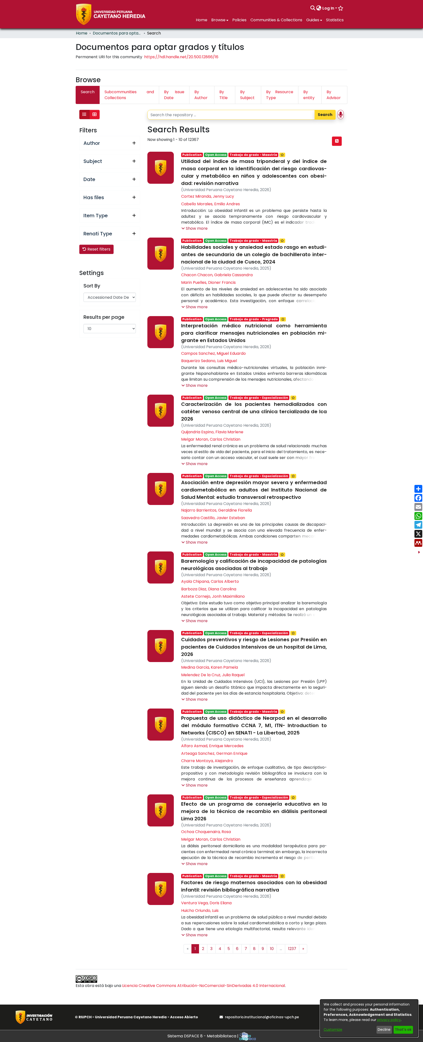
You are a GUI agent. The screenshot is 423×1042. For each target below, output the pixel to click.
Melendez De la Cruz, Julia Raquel (213, 675)
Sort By (91, 286)
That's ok (403, 1029)
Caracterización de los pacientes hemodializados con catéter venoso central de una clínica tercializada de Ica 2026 (254, 411)
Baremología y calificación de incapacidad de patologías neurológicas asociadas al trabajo (254, 565)
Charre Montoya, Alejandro (207, 761)
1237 (292, 948)
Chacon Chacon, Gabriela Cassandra (217, 275)
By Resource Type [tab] (279, 95)
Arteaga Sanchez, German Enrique (214, 753)
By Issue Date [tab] (174, 95)
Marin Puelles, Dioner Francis (208, 282)
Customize (333, 1029)
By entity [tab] (309, 95)
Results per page (103, 317)
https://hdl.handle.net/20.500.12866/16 (181, 57)
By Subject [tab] (247, 95)
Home (81, 33)
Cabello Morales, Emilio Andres (210, 204)
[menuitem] (319, 8)
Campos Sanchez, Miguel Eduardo (213, 353)
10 (272, 948)
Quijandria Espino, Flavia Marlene (212, 432)
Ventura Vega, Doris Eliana (206, 903)
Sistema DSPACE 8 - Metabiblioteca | (203, 1036)
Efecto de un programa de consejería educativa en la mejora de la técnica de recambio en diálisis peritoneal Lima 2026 (254, 811)
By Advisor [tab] (334, 95)
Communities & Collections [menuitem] (276, 20)
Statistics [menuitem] (335, 20)
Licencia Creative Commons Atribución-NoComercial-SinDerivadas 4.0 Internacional (203, 985)
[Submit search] (313, 8)
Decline (384, 1029)
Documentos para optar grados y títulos (117, 33)
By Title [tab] (223, 95)
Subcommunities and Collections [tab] (129, 95)
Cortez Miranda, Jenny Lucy (207, 196)
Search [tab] (87, 92)
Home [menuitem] (201, 20)
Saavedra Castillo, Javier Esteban (213, 518)
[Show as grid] (94, 114)
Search (325, 114)
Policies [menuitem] (239, 20)
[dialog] (369, 1018)
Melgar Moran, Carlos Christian (210, 439)
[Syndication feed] (337, 141)
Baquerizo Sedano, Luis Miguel (209, 361)
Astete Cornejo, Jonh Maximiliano (213, 596)
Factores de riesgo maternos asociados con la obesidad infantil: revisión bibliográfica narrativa (254, 886)
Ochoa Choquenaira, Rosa (206, 832)
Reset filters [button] (98, 249)
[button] (194, 228)
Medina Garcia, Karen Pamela (209, 667)
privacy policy (389, 1019)
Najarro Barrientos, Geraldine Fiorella (216, 510)
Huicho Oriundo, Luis (200, 910)
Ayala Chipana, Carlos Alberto (210, 581)
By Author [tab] (201, 95)
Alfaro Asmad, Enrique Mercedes (212, 746)
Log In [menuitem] (328, 8)
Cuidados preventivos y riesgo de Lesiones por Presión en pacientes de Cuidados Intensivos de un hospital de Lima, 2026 (254, 647)
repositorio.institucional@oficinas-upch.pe (262, 1017)
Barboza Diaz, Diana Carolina (208, 589)
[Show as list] (84, 114)
